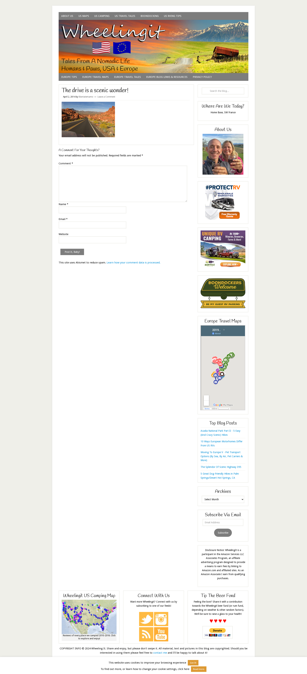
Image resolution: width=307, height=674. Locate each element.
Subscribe (223, 532)
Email (63, 219)
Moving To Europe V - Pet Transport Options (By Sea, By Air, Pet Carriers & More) (222, 456)
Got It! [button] (193, 662)
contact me (160, 652)
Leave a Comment (106, 97)
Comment (66, 163)
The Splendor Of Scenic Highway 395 (221, 467)
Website (63, 234)
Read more (198, 669)
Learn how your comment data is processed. (133, 262)
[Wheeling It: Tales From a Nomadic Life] (153, 24)
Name (63, 204)
